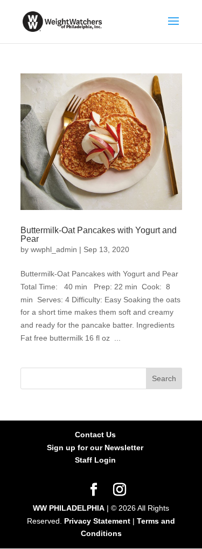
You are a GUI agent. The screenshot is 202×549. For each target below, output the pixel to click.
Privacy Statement (97, 521)
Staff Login (95, 460)
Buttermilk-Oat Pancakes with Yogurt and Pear (98, 234)
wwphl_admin (54, 249)
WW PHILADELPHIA (69, 508)
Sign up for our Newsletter (95, 447)
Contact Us (95, 434)
